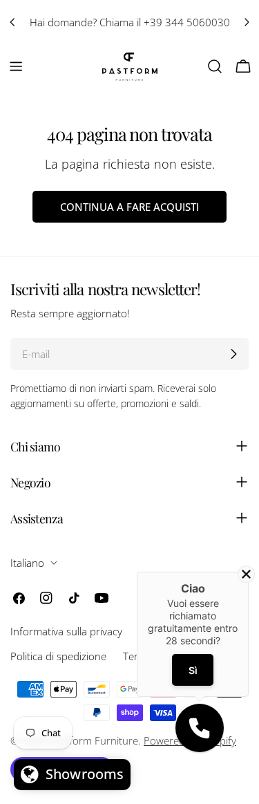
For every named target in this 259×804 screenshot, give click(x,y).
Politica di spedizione (58, 656)
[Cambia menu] (16, 66)
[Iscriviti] (233, 354)
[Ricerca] (215, 66)
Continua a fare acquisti (129, 207)
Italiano (27, 563)
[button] (199, 728)
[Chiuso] (246, 574)
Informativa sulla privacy (66, 631)
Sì (192, 669)
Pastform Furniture (93, 740)
